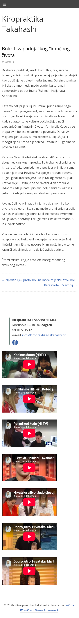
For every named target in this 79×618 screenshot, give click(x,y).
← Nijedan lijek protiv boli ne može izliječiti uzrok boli (38, 280)
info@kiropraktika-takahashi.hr (44, 335)
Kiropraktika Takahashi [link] (22, 24)
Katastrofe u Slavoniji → (60, 285)
